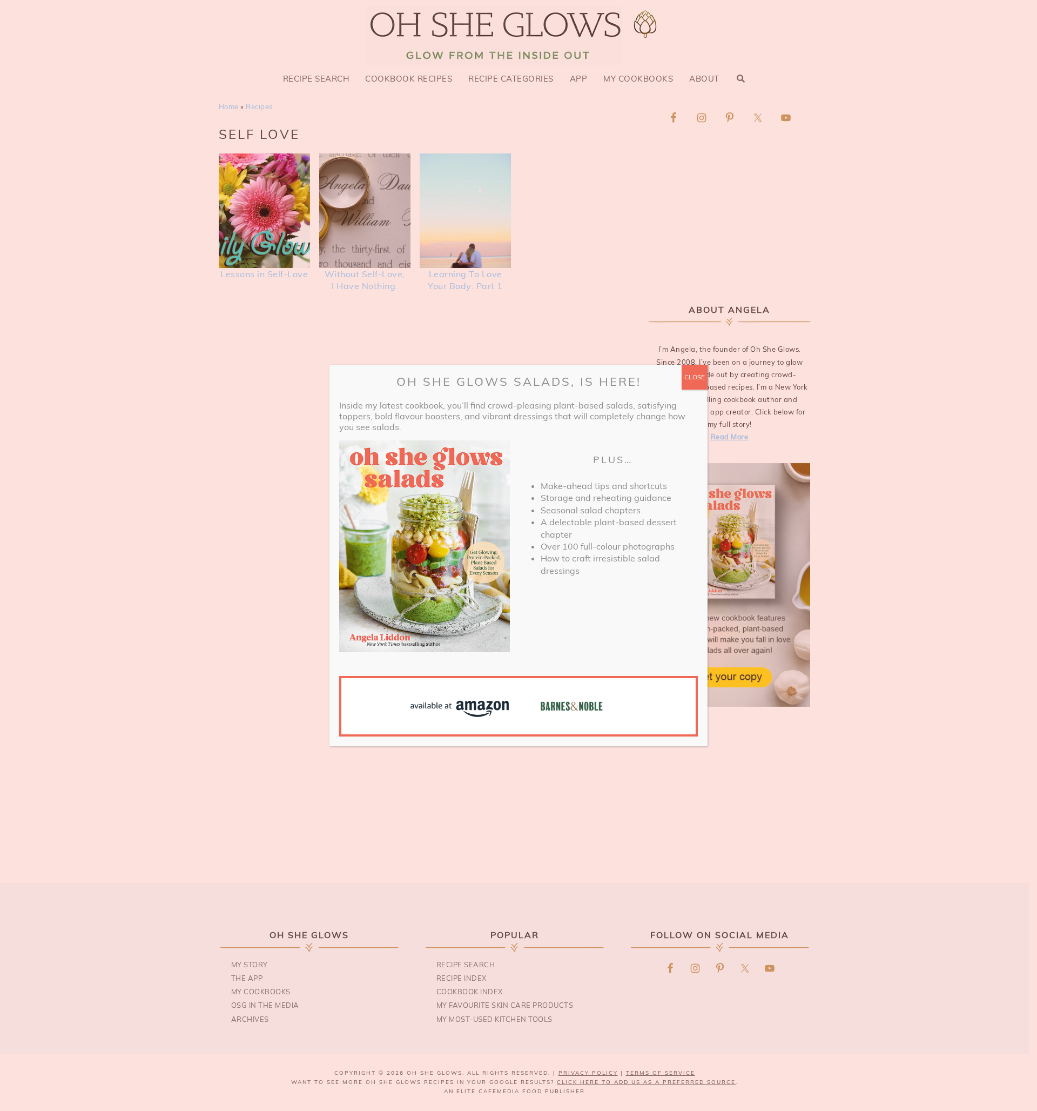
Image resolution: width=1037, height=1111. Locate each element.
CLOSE (694, 377)
